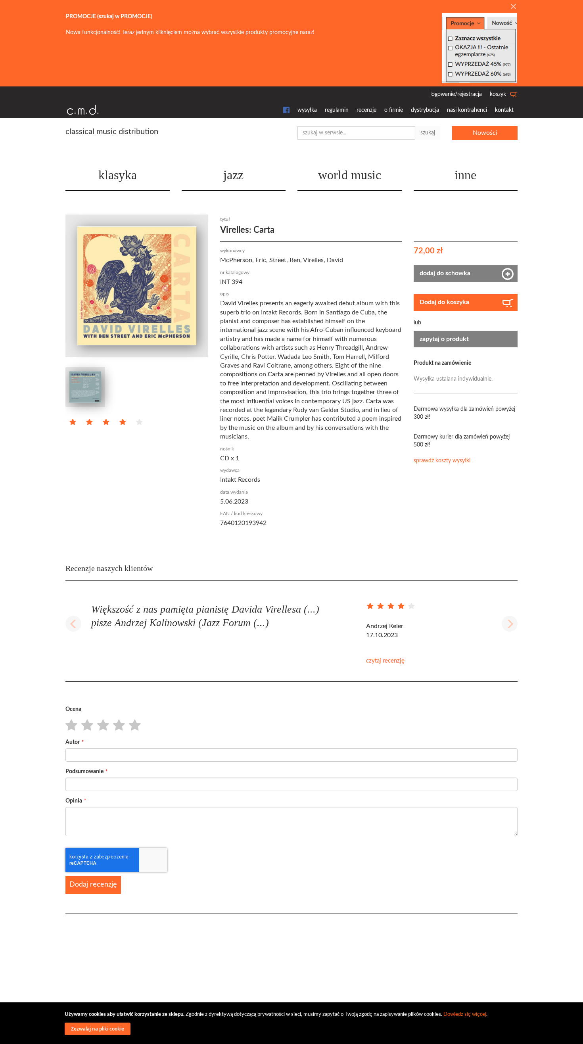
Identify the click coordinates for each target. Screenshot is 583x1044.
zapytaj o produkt (444, 339)
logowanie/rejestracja (456, 94)
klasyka (117, 175)
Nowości (485, 133)
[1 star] (69, 725)
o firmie (393, 110)
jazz (233, 175)
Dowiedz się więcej (464, 1014)
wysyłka (307, 110)
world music (349, 175)
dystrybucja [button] (425, 110)
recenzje (366, 110)
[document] (293, 1023)
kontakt (504, 110)
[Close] (513, 7)
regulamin (337, 110)
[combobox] (356, 133)
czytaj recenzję (385, 661)
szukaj (427, 133)
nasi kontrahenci (467, 110)
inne (465, 175)
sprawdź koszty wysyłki (442, 461)
